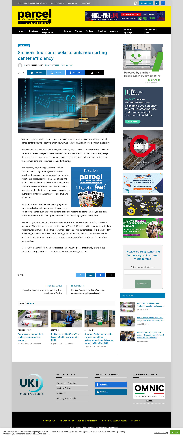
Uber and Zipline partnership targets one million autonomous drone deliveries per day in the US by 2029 (99, 338)
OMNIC (149, 400)
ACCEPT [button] (175, 432)
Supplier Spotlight (128, 31)
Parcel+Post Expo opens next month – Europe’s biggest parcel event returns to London (150, 335)
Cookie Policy (50, 421)
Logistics (24, 45)
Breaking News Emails (66, 398)
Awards (114, 31)
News (20, 31)
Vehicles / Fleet (24, 330)
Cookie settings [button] (161, 432)
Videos (78, 31)
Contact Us (72, 3)
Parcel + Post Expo (151, 31)
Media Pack (85, 3)
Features (33, 31)
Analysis (102, 31)
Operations (56, 330)
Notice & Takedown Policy (114, 421)
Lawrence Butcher (34, 65)
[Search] (135, 3)
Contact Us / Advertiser (66, 383)
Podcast (90, 31)
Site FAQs (135, 421)
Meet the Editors (57, 3)
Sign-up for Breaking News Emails (32, 3)
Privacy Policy (67, 421)
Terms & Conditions (88, 421)
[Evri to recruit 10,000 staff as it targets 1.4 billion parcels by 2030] (66, 318)
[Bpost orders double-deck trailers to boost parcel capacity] (33, 318)
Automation (89, 330)
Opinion (68, 31)
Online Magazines (47, 31)
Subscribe (146, 3)
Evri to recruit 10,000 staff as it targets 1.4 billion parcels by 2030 (66, 337)
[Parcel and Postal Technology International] (34, 17)
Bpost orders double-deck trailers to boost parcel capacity (30, 337)
